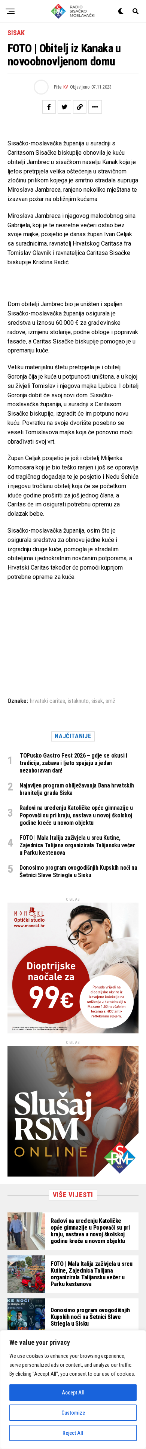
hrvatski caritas (47, 701)
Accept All (73, 1393)
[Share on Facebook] (49, 107)
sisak (97, 701)
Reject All (73, 1433)
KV (65, 87)
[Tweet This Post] (64, 107)
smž (110, 701)
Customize (73, 1413)
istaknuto (78, 701)
